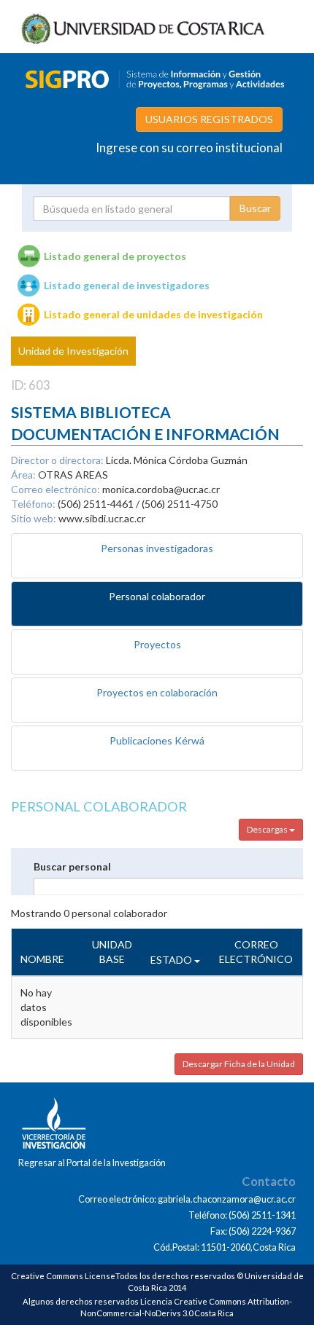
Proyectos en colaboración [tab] (157, 692)
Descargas (268, 829)
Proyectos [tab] (157, 644)
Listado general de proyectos (115, 256)
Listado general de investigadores (127, 285)
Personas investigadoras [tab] (157, 548)
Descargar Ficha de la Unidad (239, 1063)
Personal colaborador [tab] (157, 596)
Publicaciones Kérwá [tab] (157, 740)
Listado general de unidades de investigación (153, 314)
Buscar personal (72, 866)
